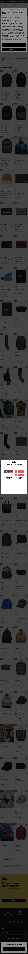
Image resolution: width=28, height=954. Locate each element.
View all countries (14, 481)
